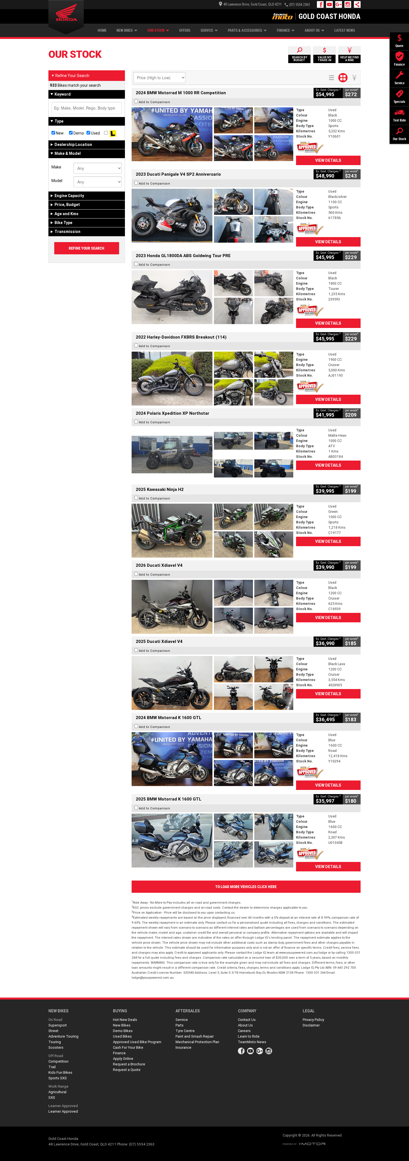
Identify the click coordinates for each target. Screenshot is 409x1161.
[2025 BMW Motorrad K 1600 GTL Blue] (212, 840)
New (59, 133)
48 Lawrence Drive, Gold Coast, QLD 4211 (252, 4)
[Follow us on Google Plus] (339, 4)
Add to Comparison (154, 102)
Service (207, 30)
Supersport (57, 1025)
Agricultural (57, 1092)
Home (102, 30)
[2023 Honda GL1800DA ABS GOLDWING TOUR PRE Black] (212, 297)
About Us (312, 30)
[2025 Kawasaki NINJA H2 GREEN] (212, 531)
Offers (184, 30)
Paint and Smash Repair (195, 1036)
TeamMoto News (252, 1042)
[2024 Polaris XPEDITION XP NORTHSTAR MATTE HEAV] (212, 454)
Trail (52, 1067)
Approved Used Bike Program (137, 1042)
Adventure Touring (63, 1036)
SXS (51, 1097)
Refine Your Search (70, 75)
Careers (244, 1030)
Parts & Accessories (245, 30)
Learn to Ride (249, 1036)
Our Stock (155, 30)
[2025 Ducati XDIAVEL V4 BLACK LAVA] (212, 683)
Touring (54, 1042)
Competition (58, 1061)
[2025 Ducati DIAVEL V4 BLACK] (212, 607)
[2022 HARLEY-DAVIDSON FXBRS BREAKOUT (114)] (212, 379)
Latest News (344, 30)
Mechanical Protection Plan (197, 1042)
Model (56, 180)
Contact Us (247, 1019)
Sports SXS (57, 1078)
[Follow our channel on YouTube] (330, 4)
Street (53, 1030)
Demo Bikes (123, 1030)
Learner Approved (63, 1105)
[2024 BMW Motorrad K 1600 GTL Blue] (212, 759)
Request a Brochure (129, 1064)
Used (95, 133)
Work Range (58, 1086)
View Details (328, 160)
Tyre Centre (185, 1030)
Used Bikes (122, 1036)
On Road (55, 1019)
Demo (78, 133)
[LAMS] (113, 133)
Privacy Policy (313, 1019)
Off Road (55, 1055)
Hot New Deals (125, 1019)
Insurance (183, 1047)
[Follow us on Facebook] (321, 4)
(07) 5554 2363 (299, 5)
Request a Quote (127, 1069)
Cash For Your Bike (128, 1047)
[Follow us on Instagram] (349, 4)
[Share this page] (356, 4)
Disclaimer (311, 1025)
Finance (283, 30)
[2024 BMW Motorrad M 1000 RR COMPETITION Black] (212, 134)
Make (56, 167)
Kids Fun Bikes (60, 1072)
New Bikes (125, 30)
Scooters (55, 1047)
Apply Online (123, 1058)
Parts (180, 1025)
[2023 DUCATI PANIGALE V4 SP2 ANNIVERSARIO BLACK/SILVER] (212, 216)
